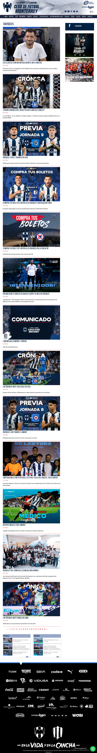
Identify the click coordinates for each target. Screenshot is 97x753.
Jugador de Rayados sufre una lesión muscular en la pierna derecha (23, 531)
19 (42, 629)
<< (8, 629)
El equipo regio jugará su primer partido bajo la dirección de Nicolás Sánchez (25, 208)
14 (31, 629)
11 (25, 629)
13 (29, 629)
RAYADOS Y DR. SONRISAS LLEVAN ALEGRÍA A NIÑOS (21, 570)
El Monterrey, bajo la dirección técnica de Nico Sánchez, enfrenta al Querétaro (26, 163)
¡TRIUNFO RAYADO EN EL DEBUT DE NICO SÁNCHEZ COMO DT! (24, 110)
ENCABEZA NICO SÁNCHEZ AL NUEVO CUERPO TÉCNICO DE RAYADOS (26, 293)
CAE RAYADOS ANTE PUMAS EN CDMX (15, 617)
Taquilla (67, 16)
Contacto (89, 16)
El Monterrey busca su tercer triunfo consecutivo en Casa (20, 438)
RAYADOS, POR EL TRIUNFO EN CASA (15, 157)
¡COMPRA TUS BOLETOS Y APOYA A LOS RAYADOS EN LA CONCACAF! (26, 248)
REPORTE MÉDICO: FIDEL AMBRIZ (14, 525)
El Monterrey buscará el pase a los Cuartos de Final (18, 254)
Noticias (11, 16)
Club (16, 16)
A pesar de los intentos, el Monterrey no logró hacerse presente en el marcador (26, 392)
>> (47, 629)
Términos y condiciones (43, 750)
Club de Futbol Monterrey (10, 347)
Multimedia (22, 16)
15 (33, 629)
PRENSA (84, 16)
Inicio (6, 16)
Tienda (72, 16)
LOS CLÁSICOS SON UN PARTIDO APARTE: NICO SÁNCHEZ (22, 62)
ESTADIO (78, 16)
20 (44, 629)
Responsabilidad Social (56, 16)
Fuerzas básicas (44, 16)
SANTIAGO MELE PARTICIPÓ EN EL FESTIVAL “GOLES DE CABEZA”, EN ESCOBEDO (30, 477)
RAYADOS (29, 16)
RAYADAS (35, 16)
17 (38, 629)
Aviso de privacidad (53, 750)
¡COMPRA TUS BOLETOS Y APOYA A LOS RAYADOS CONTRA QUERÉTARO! (27, 203)
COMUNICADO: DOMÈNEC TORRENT (15, 341)
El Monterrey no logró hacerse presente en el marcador (19, 623)
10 (23, 629)
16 (36, 629)
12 (27, 629)
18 (40, 629)
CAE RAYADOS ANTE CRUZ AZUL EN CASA (17, 386)
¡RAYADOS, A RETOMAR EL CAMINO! (15, 432)
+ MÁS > (27, 657)
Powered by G (48, 752)
